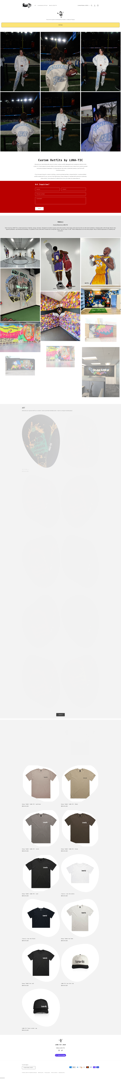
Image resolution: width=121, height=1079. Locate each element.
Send (39, 208)
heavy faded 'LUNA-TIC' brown (69, 849)
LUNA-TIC (27, 1072)
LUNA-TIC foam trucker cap (29, 1028)
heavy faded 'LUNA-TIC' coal (30, 893)
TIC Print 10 (64, 708)
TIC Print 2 (64, 468)
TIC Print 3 (25, 528)
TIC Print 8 (64, 648)
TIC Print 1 (25, 468)
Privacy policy (47, 1072)
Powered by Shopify (33, 1072)
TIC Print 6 (64, 588)
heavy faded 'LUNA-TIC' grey (69, 759)
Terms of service (54, 1072)
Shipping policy (62, 1072)
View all (61, 714)
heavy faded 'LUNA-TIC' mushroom (31, 804)
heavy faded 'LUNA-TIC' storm (30, 849)
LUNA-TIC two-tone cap (67, 983)
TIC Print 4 (64, 528)
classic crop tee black (28, 938)
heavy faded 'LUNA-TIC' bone (30, 759)
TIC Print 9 (25, 708)
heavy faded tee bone (67, 938)
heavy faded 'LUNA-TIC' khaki (69, 804)
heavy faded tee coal (28, 983)
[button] (91, 5)
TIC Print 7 (25, 648)
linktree (61, 24)
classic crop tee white (67, 893)
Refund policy (40, 1072)
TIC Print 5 (25, 588)
